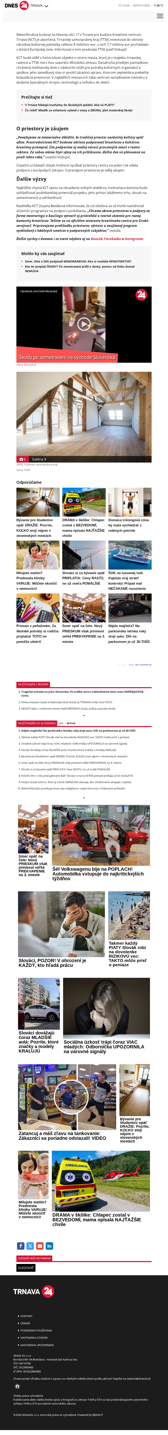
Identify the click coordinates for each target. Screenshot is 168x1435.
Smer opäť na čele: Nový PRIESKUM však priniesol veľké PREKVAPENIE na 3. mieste (71, 763)
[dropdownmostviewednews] (84, 716)
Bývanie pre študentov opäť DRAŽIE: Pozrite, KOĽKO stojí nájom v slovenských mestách (74, 756)
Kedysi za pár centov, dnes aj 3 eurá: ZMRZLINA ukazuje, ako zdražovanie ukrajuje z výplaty (76, 782)
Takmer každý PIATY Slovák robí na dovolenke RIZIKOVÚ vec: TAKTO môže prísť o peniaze (75, 737)
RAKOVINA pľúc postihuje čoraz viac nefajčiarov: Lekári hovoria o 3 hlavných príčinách (73, 788)
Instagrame (134, 239)
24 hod (71, 723)
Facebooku (112, 239)
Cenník (25, 1323)
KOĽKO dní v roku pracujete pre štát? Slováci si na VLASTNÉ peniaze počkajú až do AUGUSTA (77, 776)
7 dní (60, 723)
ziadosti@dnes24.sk (139, 1378)
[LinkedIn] (49, 1246)
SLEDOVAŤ (26, 1268)
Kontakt (26, 1316)
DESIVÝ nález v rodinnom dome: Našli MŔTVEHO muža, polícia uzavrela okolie (68, 708)
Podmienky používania (36, 1330)
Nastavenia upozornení (37, 1345)
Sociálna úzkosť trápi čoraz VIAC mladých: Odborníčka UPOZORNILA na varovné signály (74, 743)
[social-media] (16, 1386)
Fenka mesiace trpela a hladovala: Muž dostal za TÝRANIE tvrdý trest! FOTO (66, 702)
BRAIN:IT (97, 1415)
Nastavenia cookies (34, 1337)
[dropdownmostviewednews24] (84, 798)
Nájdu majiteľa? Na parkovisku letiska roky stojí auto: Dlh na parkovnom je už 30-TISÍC (78, 730)
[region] (46, 6)
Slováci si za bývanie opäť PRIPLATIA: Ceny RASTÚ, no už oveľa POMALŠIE (65, 769)
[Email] (39, 1246)
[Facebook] (20, 1246)
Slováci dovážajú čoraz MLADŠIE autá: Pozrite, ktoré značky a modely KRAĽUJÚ (68, 750)
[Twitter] (30, 1246)
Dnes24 (96, 239)
